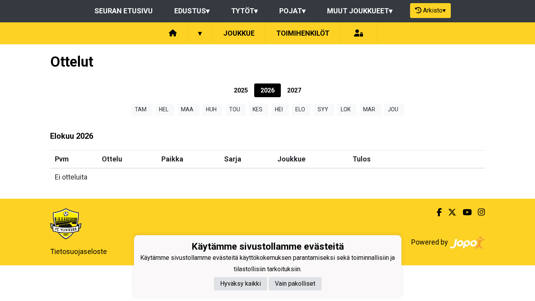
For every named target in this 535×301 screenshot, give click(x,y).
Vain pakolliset (295, 283)
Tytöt (244, 11)
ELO (300, 109)
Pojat (292, 11)
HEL (163, 109)
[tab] (241, 90)
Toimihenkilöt (302, 33)
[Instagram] (478, 212)
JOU (393, 109)
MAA (187, 109)
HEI (279, 109)
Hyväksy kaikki (240, 283)
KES (257, 109)
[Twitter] (449, 212)
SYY (323, 109)
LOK (346, 109)
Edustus (192, 11)
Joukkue (239, 33)
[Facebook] (436, 212)
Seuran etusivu (123, 11)
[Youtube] (464, 212)
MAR (369, 109)
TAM (140, 109)
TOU (234, 109)
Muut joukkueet (359, 11)
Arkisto (434, 10)
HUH (211, 109)
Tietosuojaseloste (78, 251)
